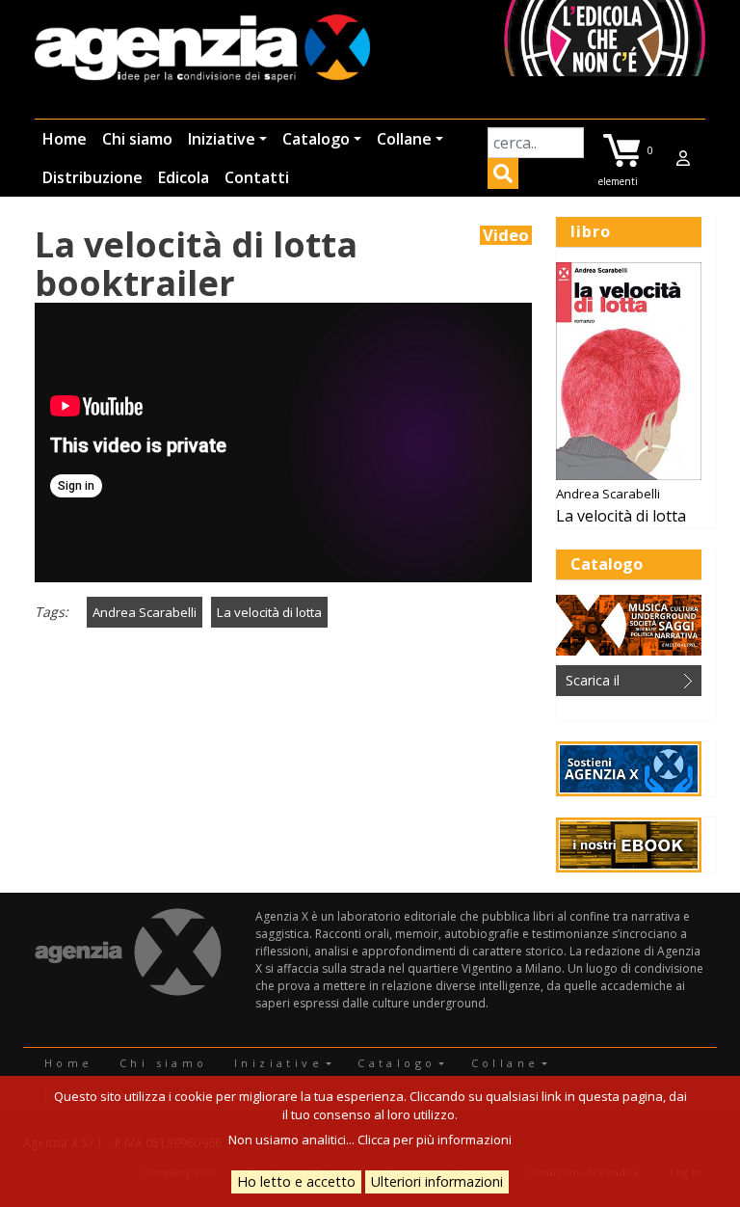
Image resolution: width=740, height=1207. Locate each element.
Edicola (183, 177)
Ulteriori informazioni (437, 1181)
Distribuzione (92, 177)
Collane (404, 138)
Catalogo (316, 138)
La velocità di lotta (269, 612)
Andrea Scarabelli (144, 612)
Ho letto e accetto (296, 1181)
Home (64, 138)
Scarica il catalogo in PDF (616, 683)
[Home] (202, 50)
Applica (503, 176)
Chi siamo (137, 138)
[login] (683, 158)
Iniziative (221, 138)
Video (506, 235)
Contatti (257, 177)
